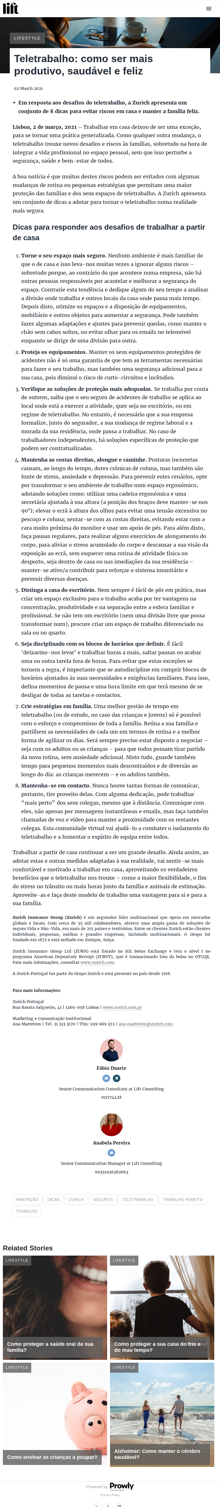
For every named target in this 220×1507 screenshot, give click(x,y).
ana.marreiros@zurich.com (146, 1024)
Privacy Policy (110, 1495)
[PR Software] (121, 1489)
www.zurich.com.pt (122, 1007)
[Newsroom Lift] (11, 13)
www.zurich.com (97, 962)
